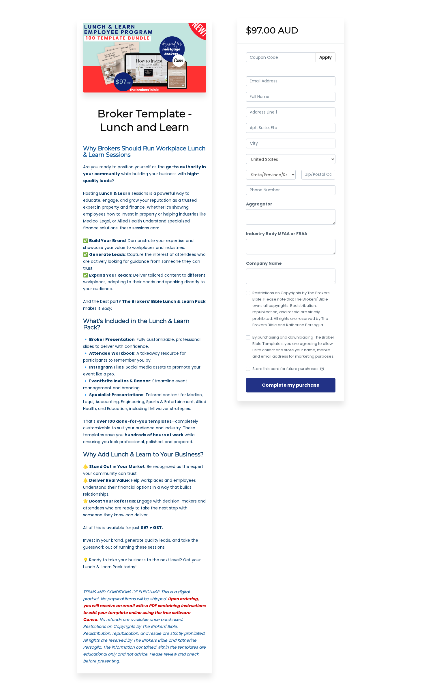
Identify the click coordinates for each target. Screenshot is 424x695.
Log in (329, 71)
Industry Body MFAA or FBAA (276, 234)
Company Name (264, 263)
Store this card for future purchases (288, 368)
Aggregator (259, 204)
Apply (325, 57)
